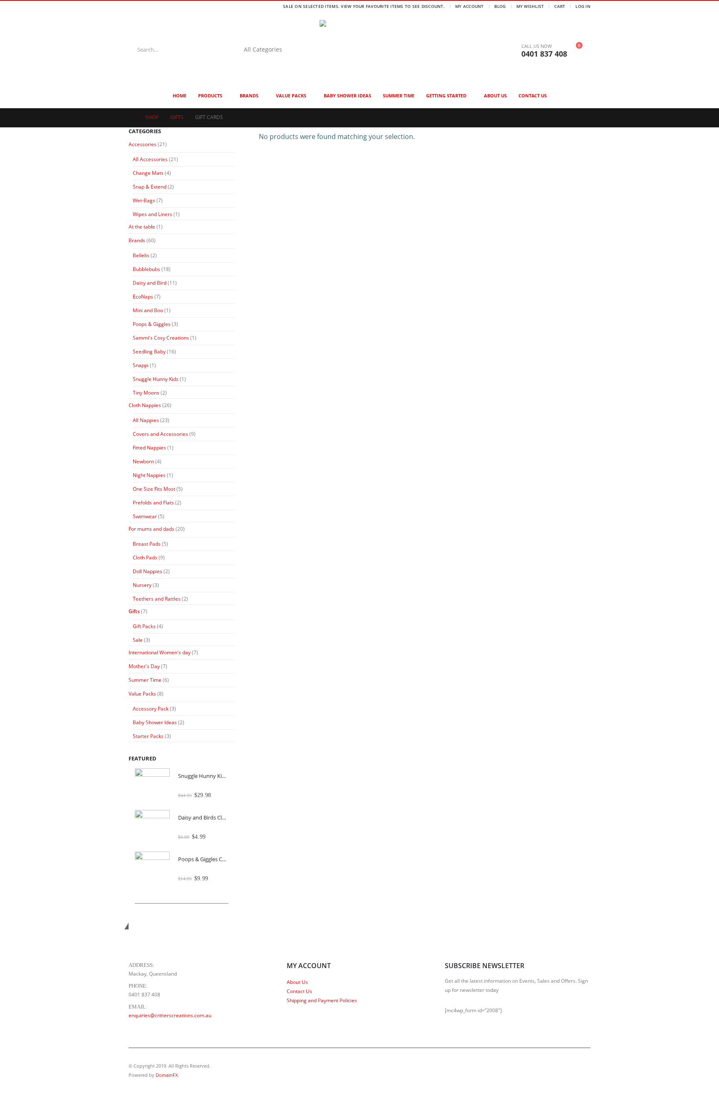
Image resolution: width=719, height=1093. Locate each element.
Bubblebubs (146, 269)
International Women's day (160, 652)
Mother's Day (144, 666)
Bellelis (141, 255)
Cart (559, 6)
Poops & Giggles (152, 324)
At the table (142, 226)
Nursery (142, 585)
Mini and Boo (148, 310)
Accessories (142, 144)
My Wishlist (530, 6)
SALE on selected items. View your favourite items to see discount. (364, 6)
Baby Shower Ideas (347, 95)
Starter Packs (148, 736)
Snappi (141, 365)
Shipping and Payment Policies (322, 1000)
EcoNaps (143, 296)
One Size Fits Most (154, 488)
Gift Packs (144, 626)
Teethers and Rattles (157, 598)
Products (210, 95)
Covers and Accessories (160, 433)
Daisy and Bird (149, 282)
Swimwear (145, 516)
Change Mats (148, 172)
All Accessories (150, 159)
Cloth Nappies (145, 405)
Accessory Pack (151, 708)
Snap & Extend (149, 186)
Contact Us (532, 95)
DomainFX (167, 1075)
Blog (500, 6)
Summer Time (398, 95)
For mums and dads (151, 528)
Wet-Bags (144, 200)
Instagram (583, 1070)
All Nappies (146, 420)
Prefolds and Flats (153, 502)
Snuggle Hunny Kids (156, 379)
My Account (469, 6)
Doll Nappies (147, 571)
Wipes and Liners (152, 214)
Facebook (568, 1070)
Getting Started (446, 95)
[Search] (303, 49)
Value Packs (291, 95)
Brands (249, 95)
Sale (138, 639)
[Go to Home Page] (131, 117)
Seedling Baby (149, 351)
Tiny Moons (146, 392)
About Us (495, 95)
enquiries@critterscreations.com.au (170, 1015)
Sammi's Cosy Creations (161, 337)
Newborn (143, 461)
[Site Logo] (372, 49)
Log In (582, 6)
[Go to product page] (152, 785)
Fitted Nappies (149, 447)
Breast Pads (147, 543)
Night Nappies (149, 475)
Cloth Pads (145, 557)
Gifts (134, 611)
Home (179, 95)
